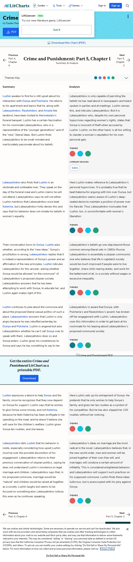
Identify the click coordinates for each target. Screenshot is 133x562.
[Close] (127, 529)
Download (29, 378)
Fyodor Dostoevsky (16, 23)
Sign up (115, 5)
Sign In (102, 5)
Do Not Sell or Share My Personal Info (65, 555)
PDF (13, 32)
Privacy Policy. (107, 548)
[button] (75, 167)
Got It (56, 30)
